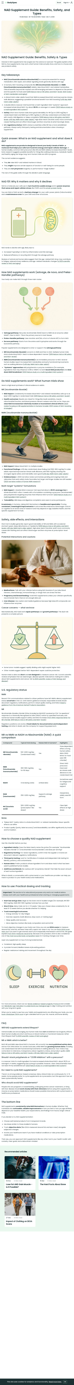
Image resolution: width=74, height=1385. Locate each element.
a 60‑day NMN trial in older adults (21, 119)
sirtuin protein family (54, 188)
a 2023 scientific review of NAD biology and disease (34, 680)
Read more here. (55, 1382)
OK (65, 1382)
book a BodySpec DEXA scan (12, 1014)
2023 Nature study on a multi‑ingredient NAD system (42, 372)
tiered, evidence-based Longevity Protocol (44, 1004)
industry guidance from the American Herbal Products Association (34, 704)
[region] (37, 778)
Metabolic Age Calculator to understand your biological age (27, 1006)
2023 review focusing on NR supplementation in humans (36, 405)
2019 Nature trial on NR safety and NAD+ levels (44, 92)
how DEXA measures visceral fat (20, 934)
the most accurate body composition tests (23, 936)
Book (59, 2)
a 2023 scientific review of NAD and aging (32, 1036)
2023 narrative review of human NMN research (22, 481)
